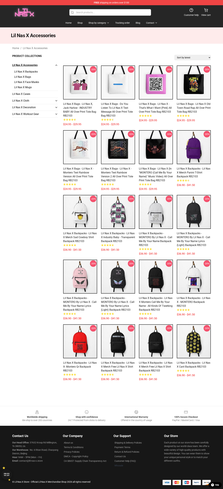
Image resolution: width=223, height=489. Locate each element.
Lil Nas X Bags (22, 76)
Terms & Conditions (73, 447)
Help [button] (217, 485)
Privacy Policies (72, 452)
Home (15, 48)
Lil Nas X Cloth (20, 100)
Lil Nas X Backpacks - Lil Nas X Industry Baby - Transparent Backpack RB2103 (118, 237)
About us (68, 442)
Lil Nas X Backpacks (26, 71)
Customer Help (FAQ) (125, 461)
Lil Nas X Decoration (24, 107)
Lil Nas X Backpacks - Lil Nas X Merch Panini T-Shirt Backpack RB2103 (193, 172)
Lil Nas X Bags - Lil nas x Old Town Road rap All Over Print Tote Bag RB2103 (194, 107)
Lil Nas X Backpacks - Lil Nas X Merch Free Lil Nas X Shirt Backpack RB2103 (118, 366)
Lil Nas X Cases (21, 94)
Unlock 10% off (6, 474)
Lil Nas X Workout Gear (25, 114)
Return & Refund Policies (126, 452)
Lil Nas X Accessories (35, 48)
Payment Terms (122, 447)
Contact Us (120, 456)
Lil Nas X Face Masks (26, 82)
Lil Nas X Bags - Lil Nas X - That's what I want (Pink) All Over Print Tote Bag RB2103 (155, 107)
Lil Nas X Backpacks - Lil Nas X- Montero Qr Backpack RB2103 (80, 366)
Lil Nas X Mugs (23, 87)
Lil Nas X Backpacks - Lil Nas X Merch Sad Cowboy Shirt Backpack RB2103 (80, 237)
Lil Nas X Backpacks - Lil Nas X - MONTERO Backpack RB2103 (193, 301)
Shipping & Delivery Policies (128, 442)
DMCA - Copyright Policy (76, 456)
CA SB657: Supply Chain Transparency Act (85, 461)
